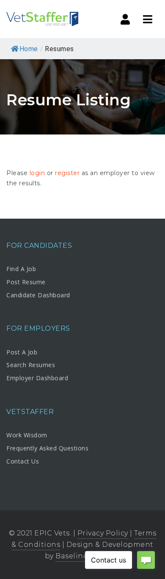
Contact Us (22, 461)
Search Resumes (30, 365)
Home (28, 49)
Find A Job (21, 269)
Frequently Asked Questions (47, 448)
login (37, 173)
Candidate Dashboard (38, 295)
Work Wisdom (26, 435)
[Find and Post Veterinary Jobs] (42, 19)
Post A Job (21, 352)
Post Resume (26, 282)
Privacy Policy (102, 533)
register (67, 173)
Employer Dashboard (37, 378)
